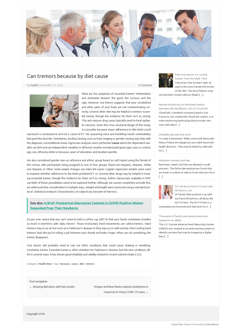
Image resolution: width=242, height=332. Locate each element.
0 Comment (145, 85)
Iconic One (177, 324)
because (64, 263)
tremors (90, 263)
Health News (45, 263)
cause (74, 263)
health (34, 85)
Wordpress (213, 324)
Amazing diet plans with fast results (52, 286)
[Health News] (118, 56)
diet (81, 263)
